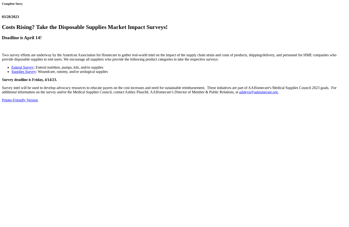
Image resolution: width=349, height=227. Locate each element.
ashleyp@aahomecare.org (258, 92)
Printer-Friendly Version (20, 100)
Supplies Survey (23, 72)
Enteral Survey (22, 67)
